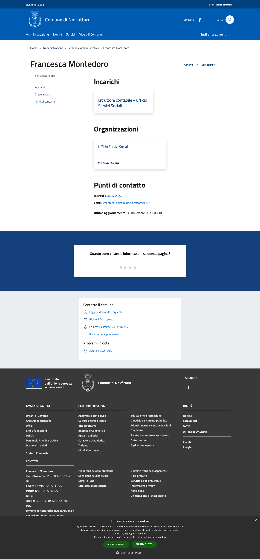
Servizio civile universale (146, 481)
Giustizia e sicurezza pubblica (149, 420)
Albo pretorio (139, 476)
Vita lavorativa (87, 425)
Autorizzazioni (139, 440)
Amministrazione (52, 48)
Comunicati (190, 420)
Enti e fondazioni (36, 430)
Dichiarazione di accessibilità (148, 495)
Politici (30, 435)
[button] (130, 553)
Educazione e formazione (146, 415)
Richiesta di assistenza (92, 486)
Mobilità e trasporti (90, 450)
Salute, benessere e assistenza (150, 435)
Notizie (187, 416)
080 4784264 (56, 515)
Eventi (187, 442)
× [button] (256, 520)
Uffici (29, 425)
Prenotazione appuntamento (96, 471)
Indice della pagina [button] (44, 76)
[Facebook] (198, 19)
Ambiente (137, 430)
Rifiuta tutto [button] (144, 544)
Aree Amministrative (38, 420)
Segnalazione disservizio (93, 476)
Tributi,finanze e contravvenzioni (151, 425)
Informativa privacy (143, 486)
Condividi (189, 65)
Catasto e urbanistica (91, 440)
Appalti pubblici (88, 435)
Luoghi (187, 447)
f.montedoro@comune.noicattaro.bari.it (126, 203)
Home (33, 48)
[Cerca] (230, 19)
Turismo (83, 445)
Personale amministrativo (83, 48)
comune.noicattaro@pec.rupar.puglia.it (50, 510)
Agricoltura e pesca (142, 445)
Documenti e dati (36, 445)
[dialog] (130, 537)
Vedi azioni (207, 65)
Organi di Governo (37, 416)
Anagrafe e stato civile (92, 416)
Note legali (137, 490)
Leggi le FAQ (86, 481)
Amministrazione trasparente (149, 471)
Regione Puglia (35, 4)
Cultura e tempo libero (92, 420)
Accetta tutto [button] (116, 544)
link (164, 536)
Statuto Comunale (37, 453)
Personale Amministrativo (42, 440)
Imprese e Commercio (91, 430)
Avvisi (186, 425)
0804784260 (114, 196)
